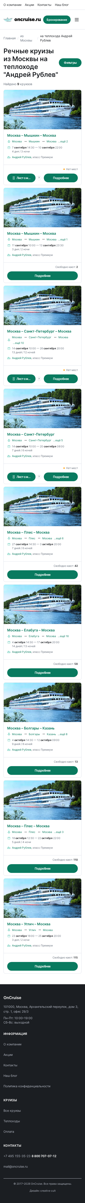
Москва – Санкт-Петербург (30, 434)
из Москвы (26, 38)
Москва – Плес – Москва (28, 532)
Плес (32, 538)
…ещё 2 (63, 141)
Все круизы (12, 1110)
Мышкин (34, 141)
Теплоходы (11, 1121)
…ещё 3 (59, 832)
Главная (9, 38)
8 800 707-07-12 (44, 1156)
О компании (12, 5)
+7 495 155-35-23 (17, 1156)
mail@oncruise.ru (15, 1166)
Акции (29, 5)
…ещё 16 (63, 636)
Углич (32, 930)
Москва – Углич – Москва (28, 924)
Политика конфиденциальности (26, 1086)
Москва (17, 141)
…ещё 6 (58, 538)
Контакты (44, 5)
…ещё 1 (63, 239)
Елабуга (34, 636)
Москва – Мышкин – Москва (31, 135)
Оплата (8, 1131)
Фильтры (70, 62)
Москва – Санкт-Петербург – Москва (39, 331)
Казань (51, 734)
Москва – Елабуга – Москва (31, 630)
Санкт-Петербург (40, 337)
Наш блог (62, 5)
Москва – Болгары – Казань (30, 728)
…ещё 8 (62, 734)
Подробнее (61, 178)
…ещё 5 (58, 440)
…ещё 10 (18, 343)
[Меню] (77, 19)
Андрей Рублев (21, 157)
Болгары (34, 734)
